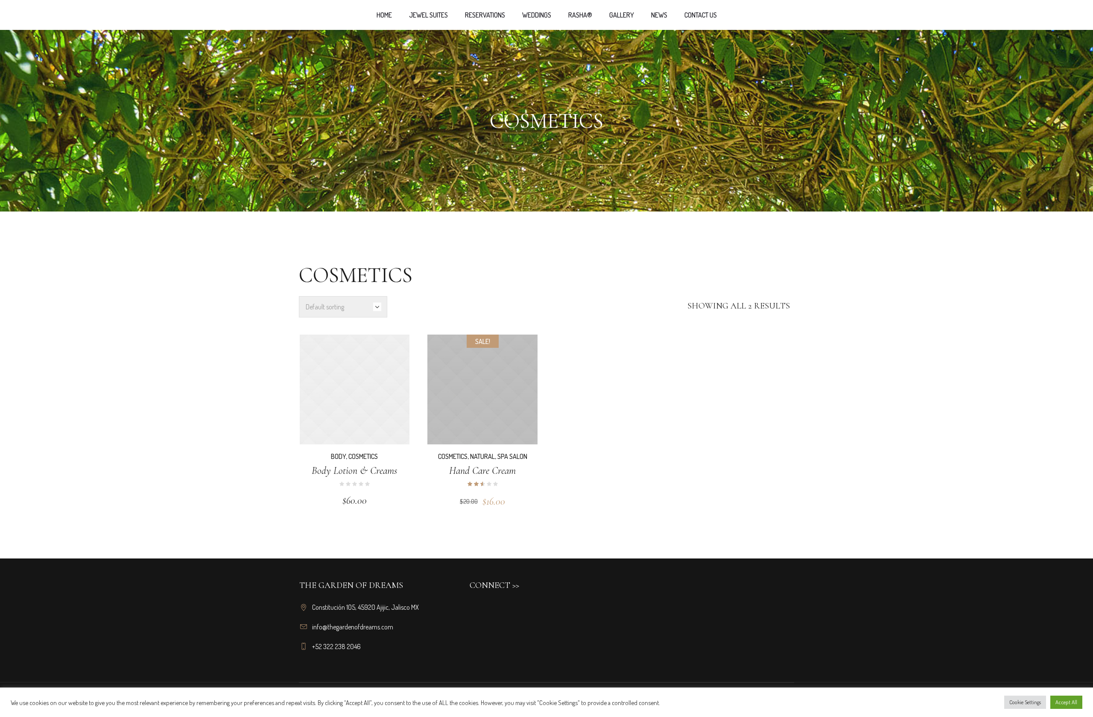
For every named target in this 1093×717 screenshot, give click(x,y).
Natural (482, 456)
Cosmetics (363, 456)
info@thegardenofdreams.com (352, 627)
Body (338, 456)
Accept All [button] (1066, 702)
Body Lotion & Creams (354, 470)
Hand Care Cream (482, 470)
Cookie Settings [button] (1025, 702)
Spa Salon (512, 456)
